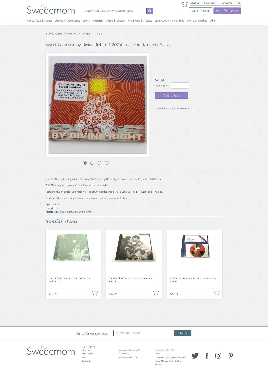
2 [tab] (92, 163)
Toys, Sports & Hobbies (139, 20)
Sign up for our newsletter (92, 333)
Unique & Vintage (115, 20)
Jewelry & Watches (197, 20)
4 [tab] (106, 163)
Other (212, 20)
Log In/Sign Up (88, 346)
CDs (99, 33)
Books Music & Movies (39, 20)
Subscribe (183, 333)
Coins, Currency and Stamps (169, 20)
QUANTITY (161, 85)
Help (239, 3)
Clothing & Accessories (67, 20)
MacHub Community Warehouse (172, 108)
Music (86, 33)
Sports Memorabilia (93, 20)
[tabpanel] (97, 105)
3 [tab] (99, 163)
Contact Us (227, 3)
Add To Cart (171, 95)
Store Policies (210, 3)
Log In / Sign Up (200, 10)
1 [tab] (85, 163)
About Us (194, 3)
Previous (50, 105)
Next (144, 105)
